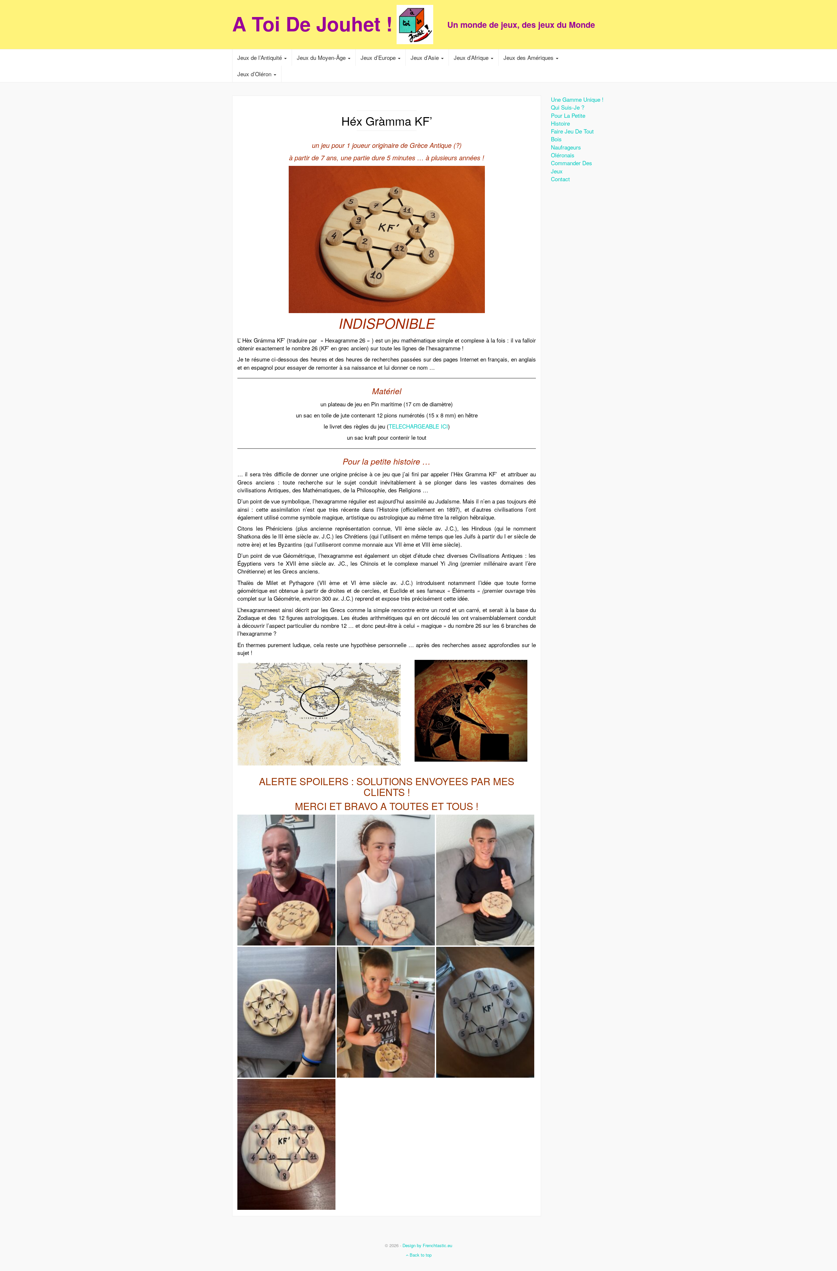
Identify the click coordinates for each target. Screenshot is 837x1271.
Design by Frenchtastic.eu (427, 1245)
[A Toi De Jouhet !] (418, 24)
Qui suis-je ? (567, 107)
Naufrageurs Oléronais (566, 151)
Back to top (420, 1255)
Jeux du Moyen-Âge (322, 57)
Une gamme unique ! (577, 99)
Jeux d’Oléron (255, 74)
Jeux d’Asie (425, 57)
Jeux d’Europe (379, 57)
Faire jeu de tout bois (572, 135)
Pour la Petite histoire (568, 119)
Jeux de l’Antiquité (260, 57)
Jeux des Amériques (529, 57)
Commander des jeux (571, 167)
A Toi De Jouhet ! (312, 23)
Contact (560, 179)
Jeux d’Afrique (472, 57)
